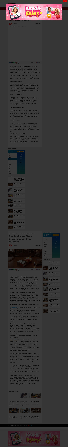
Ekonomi (20, 6)
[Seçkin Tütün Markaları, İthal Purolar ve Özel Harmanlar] (45, 312)
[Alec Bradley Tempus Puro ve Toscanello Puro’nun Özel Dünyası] (45, 301)
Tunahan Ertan (14, 23)
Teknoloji (53, 6)
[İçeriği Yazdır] (18, 63)
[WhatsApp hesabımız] (59, 1)
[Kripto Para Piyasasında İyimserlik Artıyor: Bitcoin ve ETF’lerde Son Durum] (10, 180)
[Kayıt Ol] (56, 6)
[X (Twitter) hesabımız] (49, 1)
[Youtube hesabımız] (53, 1)
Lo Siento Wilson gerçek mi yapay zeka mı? (16, 8)
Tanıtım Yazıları (38, 248)
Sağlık (49, 6)
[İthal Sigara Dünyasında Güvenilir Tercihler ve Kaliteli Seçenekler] (36, 396)
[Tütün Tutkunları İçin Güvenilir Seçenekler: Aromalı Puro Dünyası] (10, 212)
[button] (15, 6)
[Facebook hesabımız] (47, 1)
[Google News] (38, 62)
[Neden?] (12, 3)
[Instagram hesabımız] (51, 1)
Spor (34, 6)
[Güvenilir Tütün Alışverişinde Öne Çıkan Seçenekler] (10, 202)
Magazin (38, 6)
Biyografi (24, 6)
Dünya (29, 6)
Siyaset (43, 6)
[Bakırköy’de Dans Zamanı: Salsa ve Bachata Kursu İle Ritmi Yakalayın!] (10, 191)
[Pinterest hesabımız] (55, 1)
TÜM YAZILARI (37, 23)
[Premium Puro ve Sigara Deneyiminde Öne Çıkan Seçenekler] (10, 186)
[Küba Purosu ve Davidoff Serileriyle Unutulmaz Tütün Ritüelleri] (10, 223)
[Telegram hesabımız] (57, 1)
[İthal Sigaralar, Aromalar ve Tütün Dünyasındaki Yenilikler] (10, 207)
